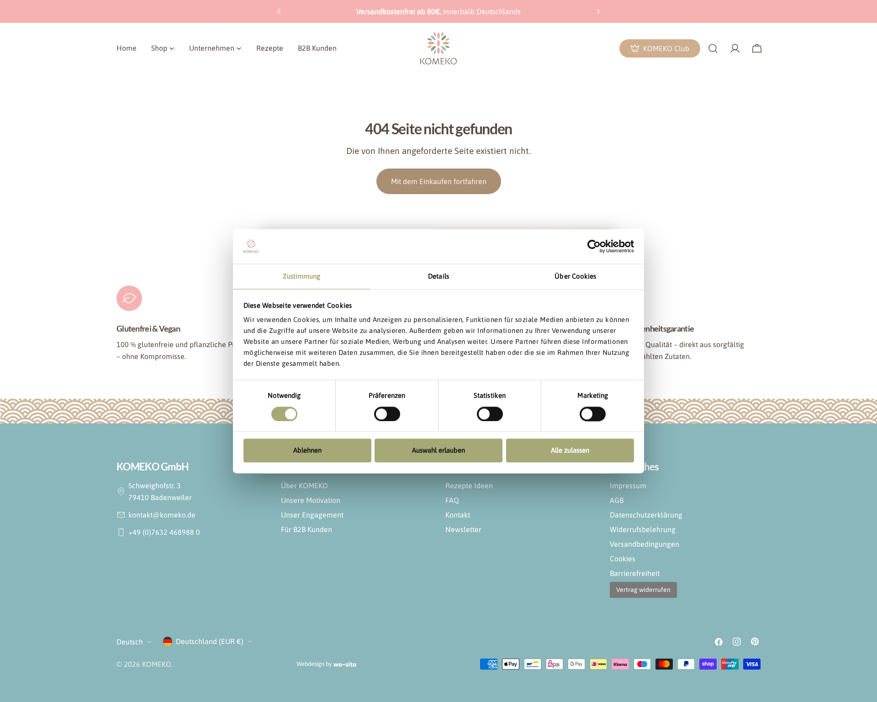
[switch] (387, 413)
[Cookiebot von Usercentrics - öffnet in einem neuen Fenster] (594, 246)
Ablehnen (307, 450)
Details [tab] (438, 276)
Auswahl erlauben (438, 450)
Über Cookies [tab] (575, 276)
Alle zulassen (570, 450)
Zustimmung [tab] (302, 276)
